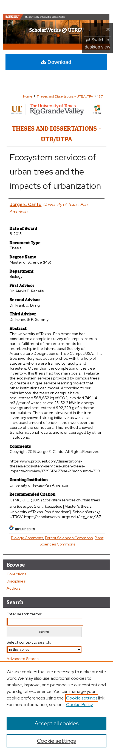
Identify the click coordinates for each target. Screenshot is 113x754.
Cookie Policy (79, 704)
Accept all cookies (57, 723)
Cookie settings (81, 698)
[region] (56, 707)
